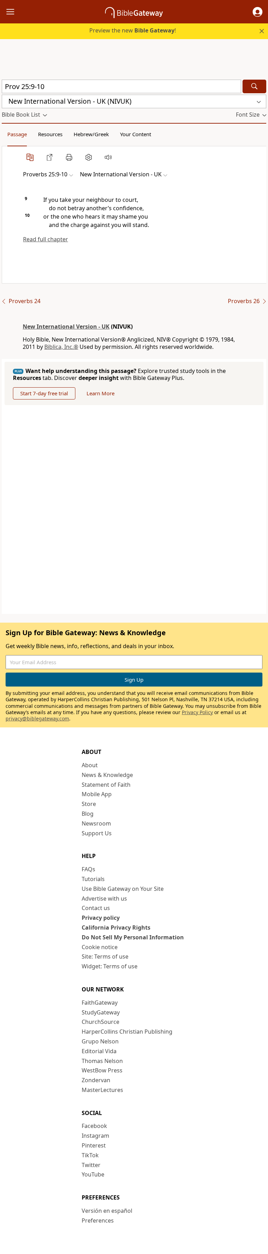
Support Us (97, 833)
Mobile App (97, 794)
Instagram (95, 1135)
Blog (88, 813)
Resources (50, 134)
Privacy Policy (197, 712)
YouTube (93, 1174)
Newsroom (96, 823)
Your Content (135, 134)
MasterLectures (102, 1090)
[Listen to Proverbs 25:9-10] (108, 157)
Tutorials (93, 879)
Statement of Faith (106, 785)
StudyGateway (101, 1012)
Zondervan (96, 1080)
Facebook (94, 1126)
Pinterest (94, 1145)
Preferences (98, 1220)
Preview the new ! (132, 30)
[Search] (254, 86)
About (90, 765)
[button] (257, 12)
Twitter (91, 1165)
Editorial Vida (99, 1051)
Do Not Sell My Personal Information (133, 937)
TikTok (90, 1155)
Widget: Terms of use (109, 966)
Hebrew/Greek (91, 134)
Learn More (100, 393)
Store (89, 804)
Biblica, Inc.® (61, 347)
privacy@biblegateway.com (37, 718)
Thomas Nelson (102, 1061)
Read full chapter (45, 239)
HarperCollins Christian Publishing (127, 1031)
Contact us (96, 908)
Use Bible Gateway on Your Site (123, 889)
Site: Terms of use (105, 956)
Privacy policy (101, 918)
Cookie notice (100, 947)
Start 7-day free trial (44, 393)
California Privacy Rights (116, 927)
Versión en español (107, 1211)
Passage (17, 134)
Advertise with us (104, 898)
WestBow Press (102, 1070)
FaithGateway (100, 1002)
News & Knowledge (107, 775)
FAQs (88, 869)
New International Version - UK (66, 326)
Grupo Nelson (100, 1041)
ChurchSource (100, 1022)
